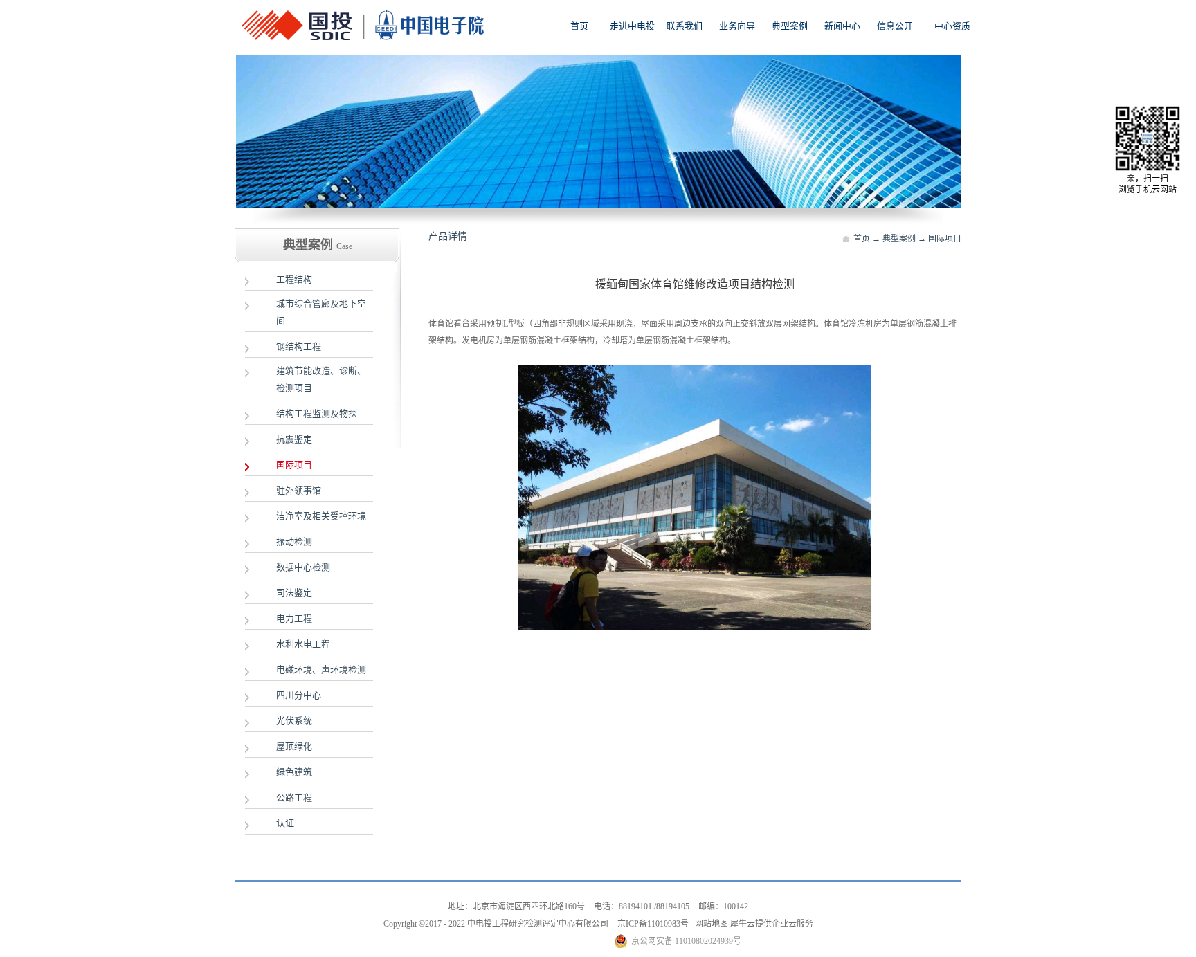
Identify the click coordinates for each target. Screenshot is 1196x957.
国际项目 (944, 239)
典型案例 (899, 239)
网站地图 (709, 924)
